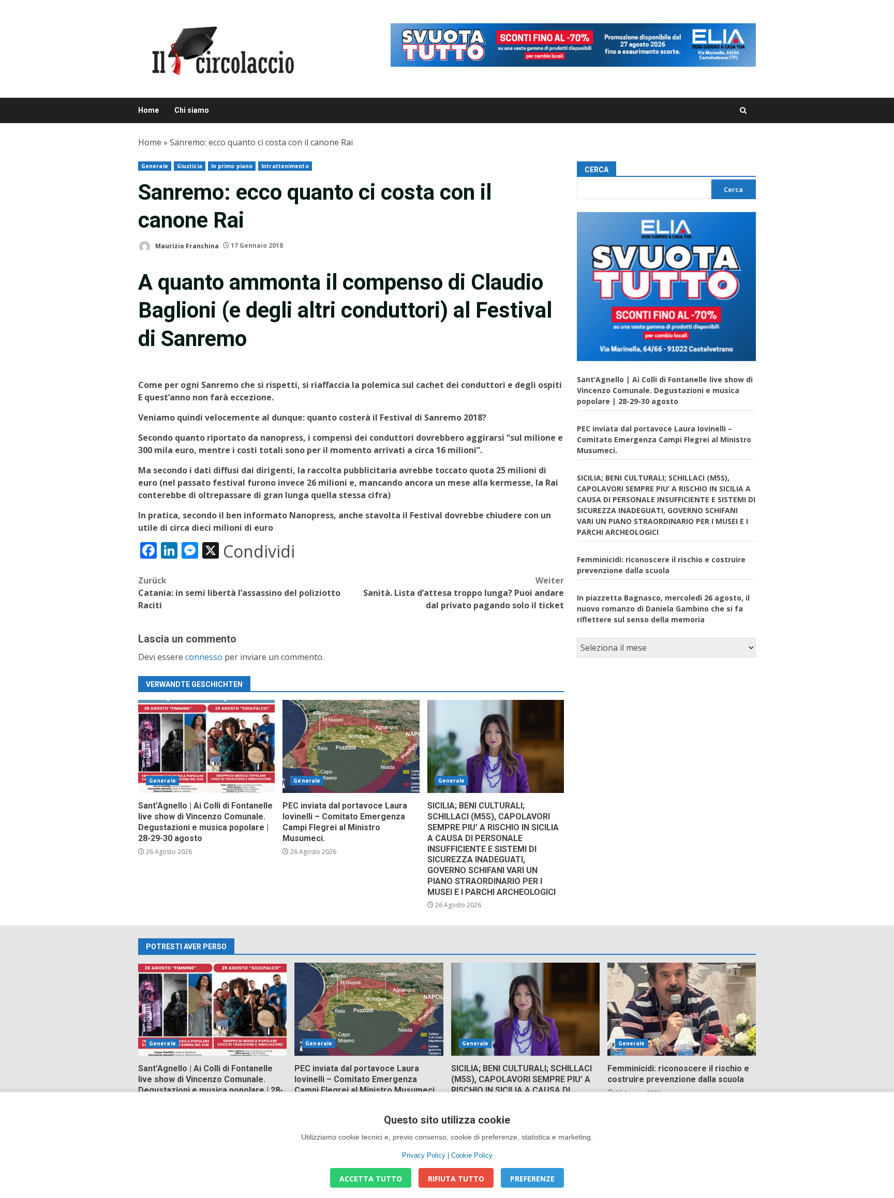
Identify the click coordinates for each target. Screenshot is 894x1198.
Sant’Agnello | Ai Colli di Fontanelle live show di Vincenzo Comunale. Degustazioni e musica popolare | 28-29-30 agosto (206, 746)
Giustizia (189, 166)
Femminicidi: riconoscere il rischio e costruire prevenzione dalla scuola (681, 1009)
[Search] (743, 110)
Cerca (596, 170)
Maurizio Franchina (186, 245)
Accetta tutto (370, 1179)
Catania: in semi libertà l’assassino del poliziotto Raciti (239, 593)
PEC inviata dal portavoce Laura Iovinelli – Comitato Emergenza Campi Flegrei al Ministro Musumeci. (350, 746)
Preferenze (532, 1179)
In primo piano (231, 166)
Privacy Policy (423, 1155)
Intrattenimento (285, 166)
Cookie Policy (472, 1155)
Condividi (259, 551)
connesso (203, 657)
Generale (154, 166)
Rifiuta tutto (456, 1179)
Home (148, 110)
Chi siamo (191, 110)
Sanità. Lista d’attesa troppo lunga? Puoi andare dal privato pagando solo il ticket (463, 593)
